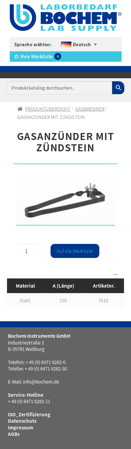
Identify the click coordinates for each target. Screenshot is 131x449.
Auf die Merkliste (75, 251)
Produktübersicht (47, 108)
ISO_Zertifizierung (29, 414)
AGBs (13, 434)
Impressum (20, 427)
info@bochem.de (41, 381)
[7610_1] (65, 202)
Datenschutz (22, 421)
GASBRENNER (89, 108)
